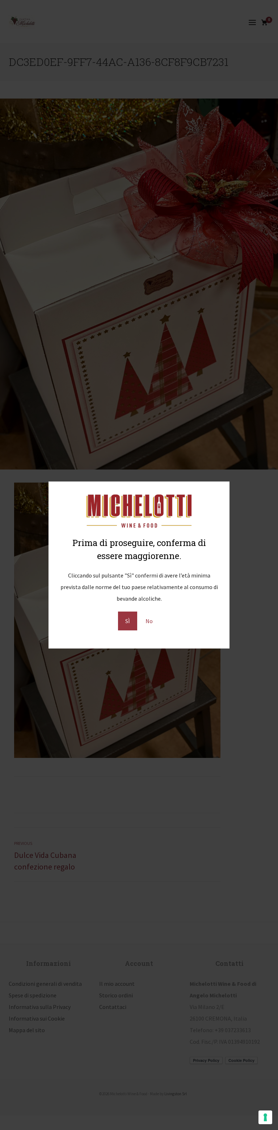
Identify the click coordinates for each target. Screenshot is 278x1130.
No (149, 621)
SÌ (127, 621)
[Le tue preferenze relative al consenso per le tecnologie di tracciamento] (265, 1117)
